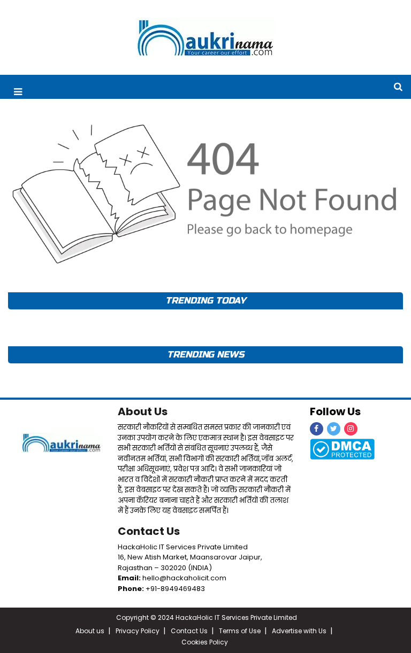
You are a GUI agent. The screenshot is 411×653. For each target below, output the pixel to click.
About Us (143, 411)
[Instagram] (350, 429)
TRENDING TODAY (205, 300)
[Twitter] (333, 429)
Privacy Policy (137, 630)
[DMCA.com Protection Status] (342, 448)
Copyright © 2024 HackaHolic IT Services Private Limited (206, 617)
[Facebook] (316, 429)
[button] (18, 91)
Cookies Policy (204, 642)
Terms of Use (240, 630)
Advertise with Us (299, 630)
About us (89, 630)
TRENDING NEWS (205, 354)
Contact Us (149, 531)
